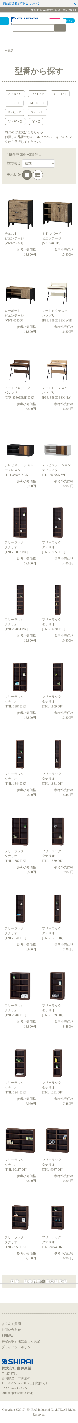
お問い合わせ (11, 1329)
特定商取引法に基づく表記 (21, 1341)
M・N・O (37, 103)
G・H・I (60, 93)
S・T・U (37, 112)
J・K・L (14, 103)
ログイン (68, 20)
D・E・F (37, 93)
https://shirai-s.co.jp (21, 1392)
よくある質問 (11, 1324)
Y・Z (36, 121)
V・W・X (15, 121)
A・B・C (14, 93)
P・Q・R (14, 112)
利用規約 (8, 1335)
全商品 (9, 50)
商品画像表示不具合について (21, 3)
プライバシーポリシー (18, 1347)
